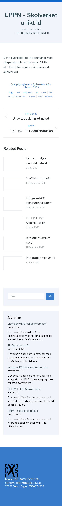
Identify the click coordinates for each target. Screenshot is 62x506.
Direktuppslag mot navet (38, 240)
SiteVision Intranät (38, 178)
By (41, 84)
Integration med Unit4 (40, 257)
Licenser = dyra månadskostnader (38, 161)
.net (18, 92)
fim (50, 92)
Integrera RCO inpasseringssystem (39, 201)
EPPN (43, 92)
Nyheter (26, 84)
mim (40, 96)
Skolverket (49, 96)
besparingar (28, 92)
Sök (50, 296)
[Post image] (12, 164)
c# (37, 92)
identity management (17, 96)
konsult (32, 96)
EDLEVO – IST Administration (35, 220)
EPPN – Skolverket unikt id (23, 410)
